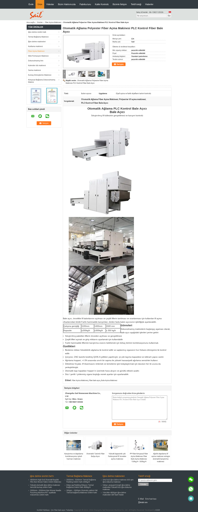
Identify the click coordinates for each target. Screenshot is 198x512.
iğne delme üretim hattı (37, 32)
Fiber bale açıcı (94, 380)
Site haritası (150, 499)
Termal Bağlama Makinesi (38, 37)
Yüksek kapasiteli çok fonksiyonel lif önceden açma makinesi (117, 456)
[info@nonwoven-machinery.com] (191, 498)
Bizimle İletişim (120, 4)
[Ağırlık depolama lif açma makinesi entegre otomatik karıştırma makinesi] (160, 445)
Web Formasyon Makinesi (38, 56)
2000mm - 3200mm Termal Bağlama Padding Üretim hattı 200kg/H (81, 481)
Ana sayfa (31, 22)
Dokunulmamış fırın (35, 61)
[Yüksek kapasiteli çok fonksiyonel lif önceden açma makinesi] (117, 445)
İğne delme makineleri (37, 42)
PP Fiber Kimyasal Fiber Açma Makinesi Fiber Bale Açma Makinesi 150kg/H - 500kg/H (139, 458)
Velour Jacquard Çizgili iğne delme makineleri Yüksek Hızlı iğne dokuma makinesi (117, 487)
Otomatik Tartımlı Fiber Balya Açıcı (95, 455)
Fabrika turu (85, 4)
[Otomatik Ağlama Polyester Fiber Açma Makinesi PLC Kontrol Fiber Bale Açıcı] (86, 52)
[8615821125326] (191, 489)
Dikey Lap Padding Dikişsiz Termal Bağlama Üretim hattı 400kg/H (80, 486)
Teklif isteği (136, 4)
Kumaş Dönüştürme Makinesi (39, 75)
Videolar (50, 4)
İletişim (120, 64)
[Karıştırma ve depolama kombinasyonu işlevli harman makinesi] (73, 445)
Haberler (149, 4)
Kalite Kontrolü (102, 4)
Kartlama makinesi (35, 46)
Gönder (143, 484)
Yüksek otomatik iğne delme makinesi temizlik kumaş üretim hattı (45, 486)
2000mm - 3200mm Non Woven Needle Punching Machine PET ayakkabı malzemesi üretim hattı (45, 492)
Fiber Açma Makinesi (53, 22)
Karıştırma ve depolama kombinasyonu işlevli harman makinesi (73, 456)
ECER (158, 510)
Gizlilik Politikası (43, 510)
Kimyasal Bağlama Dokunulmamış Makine (41, 81)
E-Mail (141, 499)
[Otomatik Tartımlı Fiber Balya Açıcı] (95, 445)
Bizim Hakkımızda (67, 4)
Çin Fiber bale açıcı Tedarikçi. (62, 510)
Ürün (40, 4)
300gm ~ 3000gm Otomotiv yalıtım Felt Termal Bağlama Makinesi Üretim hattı (82, 491)
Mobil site (143, 502)
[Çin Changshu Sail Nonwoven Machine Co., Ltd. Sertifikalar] (36, 96)
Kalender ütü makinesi (37, 65)
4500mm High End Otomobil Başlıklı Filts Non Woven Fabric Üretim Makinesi (45, 481)
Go (169, 16)
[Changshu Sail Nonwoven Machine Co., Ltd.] (36, 14)
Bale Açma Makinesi (109, 380)
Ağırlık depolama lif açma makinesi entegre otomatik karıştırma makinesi (160, 458)
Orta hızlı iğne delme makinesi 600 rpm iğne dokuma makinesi (118, 481)
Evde (31, 4)
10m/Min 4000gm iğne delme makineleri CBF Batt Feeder (114, 494)
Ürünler (40, 22)
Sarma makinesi (34, 70)
